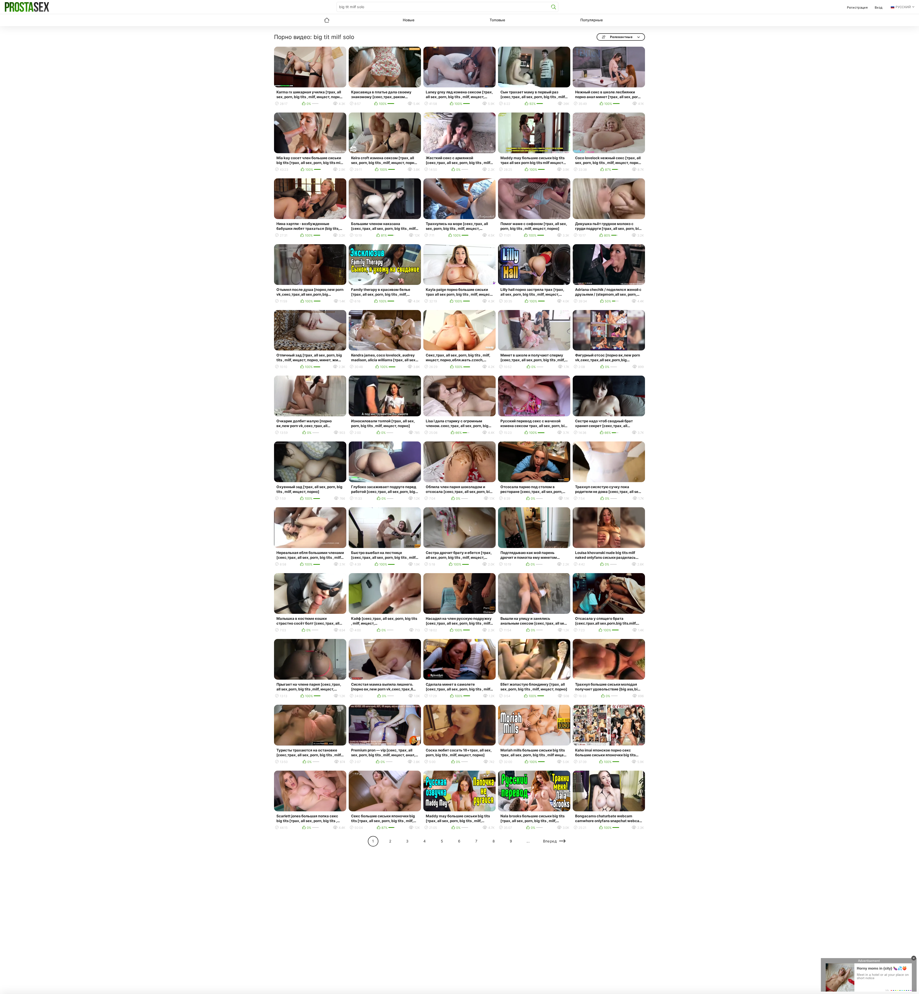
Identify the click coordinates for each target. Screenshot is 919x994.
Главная (327, 20)
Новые (409, 20)
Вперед (550, 841)
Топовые (497, 20)
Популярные (591, 20)
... (528, 841)
